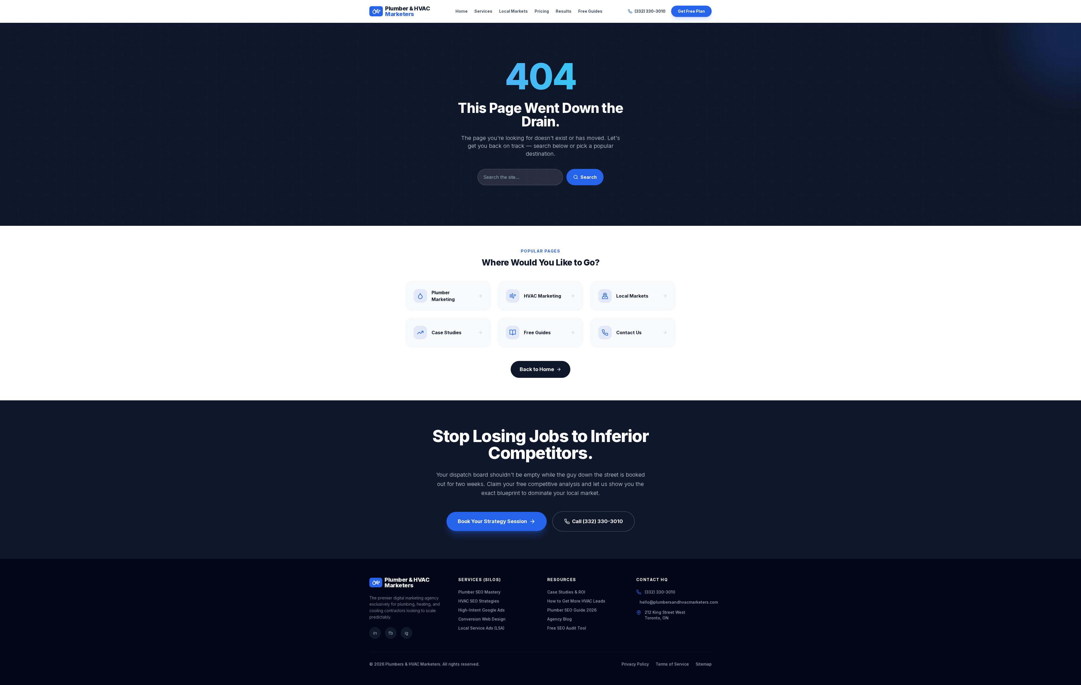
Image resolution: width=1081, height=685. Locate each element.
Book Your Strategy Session (492, 521)
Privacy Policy (635, 664)
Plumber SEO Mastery (479, 592)
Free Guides (590, 11)
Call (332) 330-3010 (597, 521)
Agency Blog (559, 619)
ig (406, 633)
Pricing (542, 11)
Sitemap (704, 664)
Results (563, 11)
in (375, 633)
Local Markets (513, 11)
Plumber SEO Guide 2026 (572, 610)
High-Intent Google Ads (481, 610)
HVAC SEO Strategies (478, 601)
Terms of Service (672, 664)
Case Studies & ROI (566, 592)
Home (461, 11)
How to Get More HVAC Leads (576, 601)
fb (390, 633)
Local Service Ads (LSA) (481, 628)
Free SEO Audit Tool (566, 628)
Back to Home (537, 369)
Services (483, 11)
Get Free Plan (691, 11)
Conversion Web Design (482, 619)
